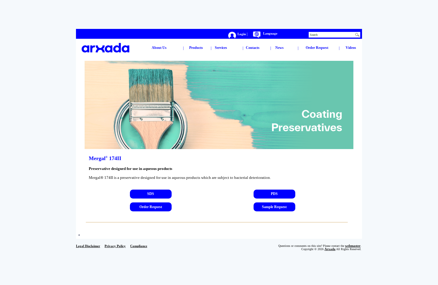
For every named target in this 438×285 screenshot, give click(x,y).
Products (196, 48)
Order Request (317, 48)
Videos (351, 48)
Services (221, 48)
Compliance (138, 246)
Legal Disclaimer (88, 246)
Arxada (330, 249)
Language (270, 33)
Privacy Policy (115, 246)
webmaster (353, 245)
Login (242, 34)
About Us (159, 48)
